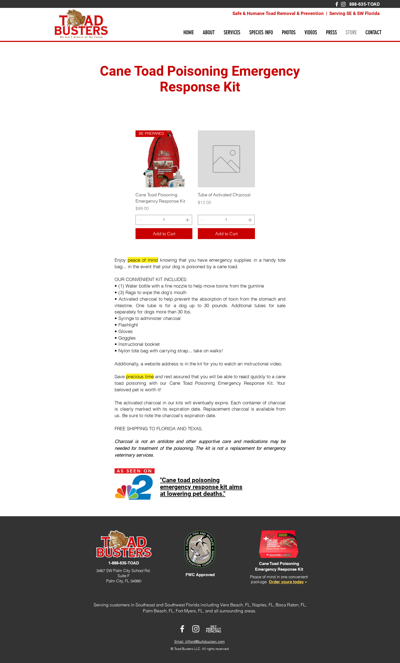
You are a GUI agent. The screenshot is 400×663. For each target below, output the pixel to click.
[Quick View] (226, 158)
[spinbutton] (163, 220)
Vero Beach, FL (235, 604)
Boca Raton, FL (291, 604)
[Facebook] (337, 4)
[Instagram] (343, 4)
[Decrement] (139, 220)
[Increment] (187, 220)
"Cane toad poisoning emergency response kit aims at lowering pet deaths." (201, 487)
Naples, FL (262, 604)
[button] (208, 32)
